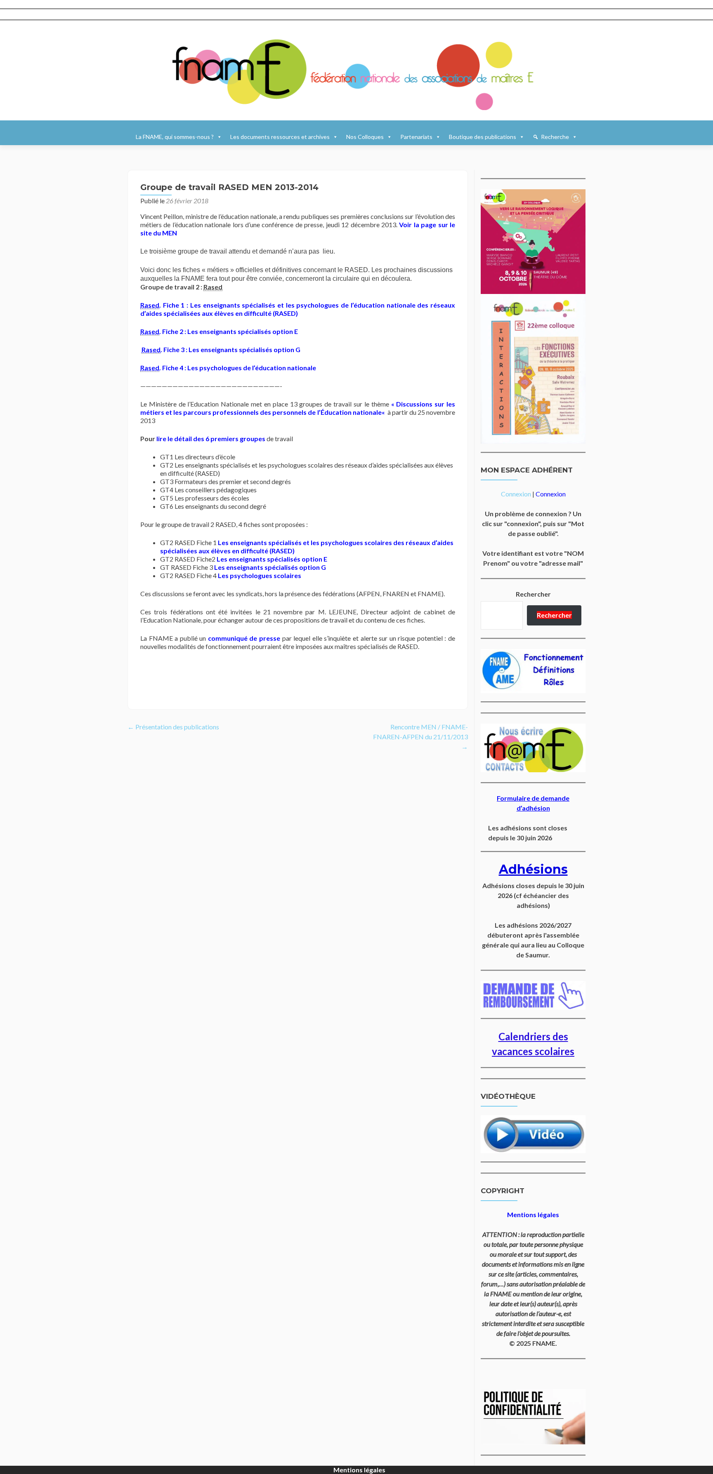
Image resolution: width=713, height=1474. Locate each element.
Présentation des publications (173, 727)
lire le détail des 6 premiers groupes (210, 438)
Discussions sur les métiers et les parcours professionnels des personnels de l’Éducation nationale (297, 408)
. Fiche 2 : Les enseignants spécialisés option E (219, 331)
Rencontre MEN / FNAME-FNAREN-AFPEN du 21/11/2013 (420, 736)
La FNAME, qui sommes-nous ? (175, 136)
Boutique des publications (482, 136)
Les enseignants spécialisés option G (270, 567)
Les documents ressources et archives (280, 136)
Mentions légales (359, 1470)
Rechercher (533, 594)
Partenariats (416, 136)
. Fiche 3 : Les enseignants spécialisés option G (221, 349)
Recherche (555, 136)
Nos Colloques (365, 136)
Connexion (516, 494)
